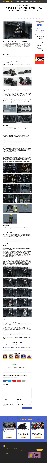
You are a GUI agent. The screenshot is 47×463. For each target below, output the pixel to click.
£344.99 (20, 48)
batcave (9, 375)
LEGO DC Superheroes (20, 4)
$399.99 (25, 48)
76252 (6, 375)
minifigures (5, 377)
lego (24, 375)
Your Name (5, 399)
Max (26, 375)
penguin (9, 377)
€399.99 (16, 48)
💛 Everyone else (28, 347)
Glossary (21, 447)
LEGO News (40, 38)
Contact (21, 448)
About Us (14, 447)
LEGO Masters (22, 1)
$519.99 (12, 48)
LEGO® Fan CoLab (38, 28)
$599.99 (8, 48)
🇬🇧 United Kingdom (17, 347)
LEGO (19, 43)
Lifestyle (34, 1)
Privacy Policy (15, 448)
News (13, 1)
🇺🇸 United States (23, 347)
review (12, 377)
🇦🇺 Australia (4, 347)
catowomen (19, 375)
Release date (26, 1)
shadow (15, 377)
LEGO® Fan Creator (38, 27)
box (15, 375)
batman (13, 375)
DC (21, 375)
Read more (9, 437)
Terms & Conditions (15, 450)
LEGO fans (39, 31)
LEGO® (20, 344)
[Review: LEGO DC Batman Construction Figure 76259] (23, 428)
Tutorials (31, 1)
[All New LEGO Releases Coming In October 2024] (37, 428)
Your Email (20, 399)
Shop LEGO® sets (22, 450)
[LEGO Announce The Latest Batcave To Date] (9, 428)
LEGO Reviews (17, 1)
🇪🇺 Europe (12, 347)
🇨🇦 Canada (8, 347)
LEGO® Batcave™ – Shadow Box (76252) (10, 47)
